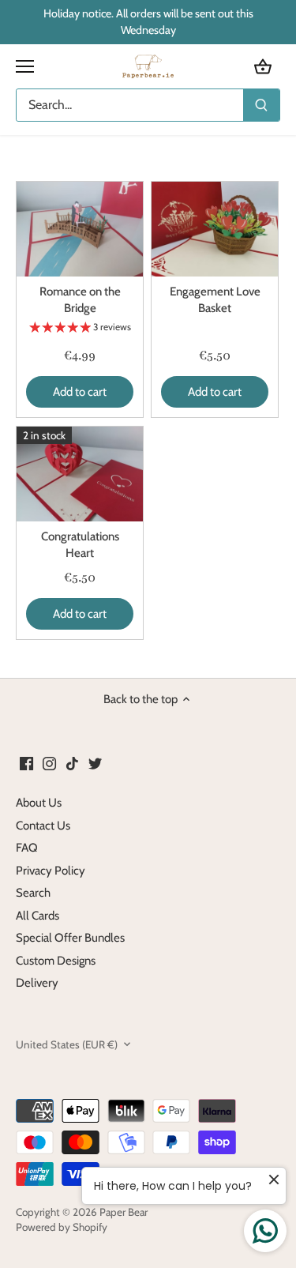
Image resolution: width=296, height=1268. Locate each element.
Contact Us (43, 825)
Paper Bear (123, 1212)
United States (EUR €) (67, 1044)
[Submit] (261, 105)
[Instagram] (49, 763)
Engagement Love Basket (215, 299)
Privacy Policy (50, 871)
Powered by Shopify (61, 1227)
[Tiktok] (72, 763)
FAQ (27, 848)
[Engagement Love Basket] (215, 229)
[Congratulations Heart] (80, 474)
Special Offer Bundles (70, 938)
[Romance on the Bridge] (80, 229)
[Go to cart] (262, 66)
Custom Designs (56, 961)
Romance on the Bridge (80, 299)
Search (33, 893)
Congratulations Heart (80, 544)
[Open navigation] (25, 66)
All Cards (37, 916)
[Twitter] (95, 763)
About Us (39, 803)
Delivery (37, 983)
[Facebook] (26, 763)
